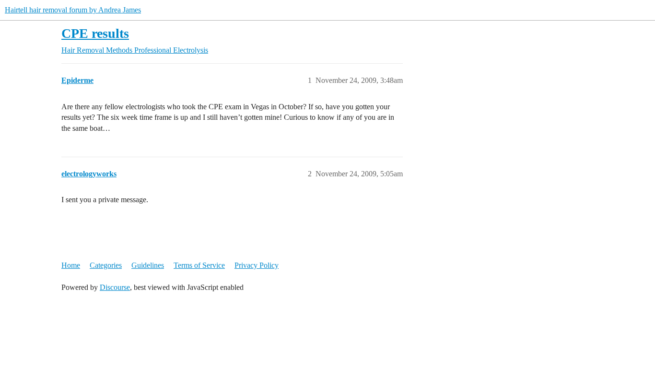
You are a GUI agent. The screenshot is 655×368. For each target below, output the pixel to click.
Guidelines (147, 265)
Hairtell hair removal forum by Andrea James (73, 10)
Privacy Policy (256, 265)
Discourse (115, 287)
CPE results (95, 33)
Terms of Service (199, 265)
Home (70, 265)
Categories (106, 265)
